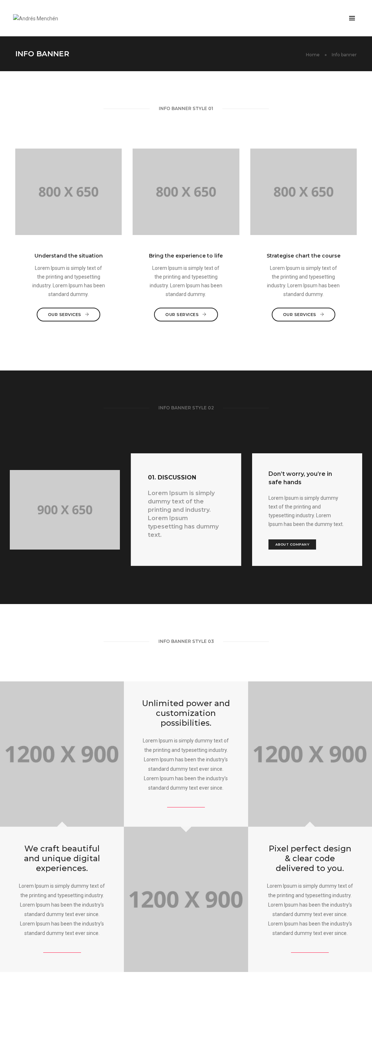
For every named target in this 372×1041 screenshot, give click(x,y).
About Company (292, 544)
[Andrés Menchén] (35, 18)
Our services (64, 314)
